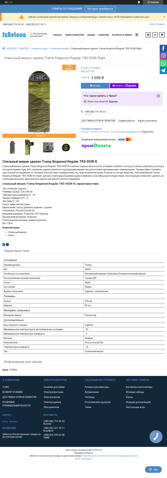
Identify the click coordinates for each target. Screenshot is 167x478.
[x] (7, 245)
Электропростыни (53, 392)
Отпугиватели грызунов (97, 402)
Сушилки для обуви (54, 387)
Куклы (129, 397)
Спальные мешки (59, 48)
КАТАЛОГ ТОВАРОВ (18, 48)
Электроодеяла (52, 402)
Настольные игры (135, 407)
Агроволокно (92, 392)
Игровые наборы (135, 392)
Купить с (120, 85)
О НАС (5, 387)
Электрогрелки (52, 397)
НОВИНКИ (103, 35)
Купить (97, 85)
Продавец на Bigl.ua (83, 453)
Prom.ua (98, 450)
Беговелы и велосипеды (139, 387)
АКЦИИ (91, 35)
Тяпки (88, 407)
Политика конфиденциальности (122, 456)
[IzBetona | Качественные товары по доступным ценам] (14, 35)
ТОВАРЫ (57, 35)
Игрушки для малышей (138, 402)
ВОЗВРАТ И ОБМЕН (122, 35)
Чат (156, 469)
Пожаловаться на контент (94, 456)
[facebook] (3, 245)
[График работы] (148, 34)
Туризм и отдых (39, 48)
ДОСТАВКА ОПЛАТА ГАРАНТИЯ (19, 397)
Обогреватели (51, 407)
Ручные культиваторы (97, 387)
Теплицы (89, 397)
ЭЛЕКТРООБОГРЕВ (74, 35)
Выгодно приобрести (100, 8)
